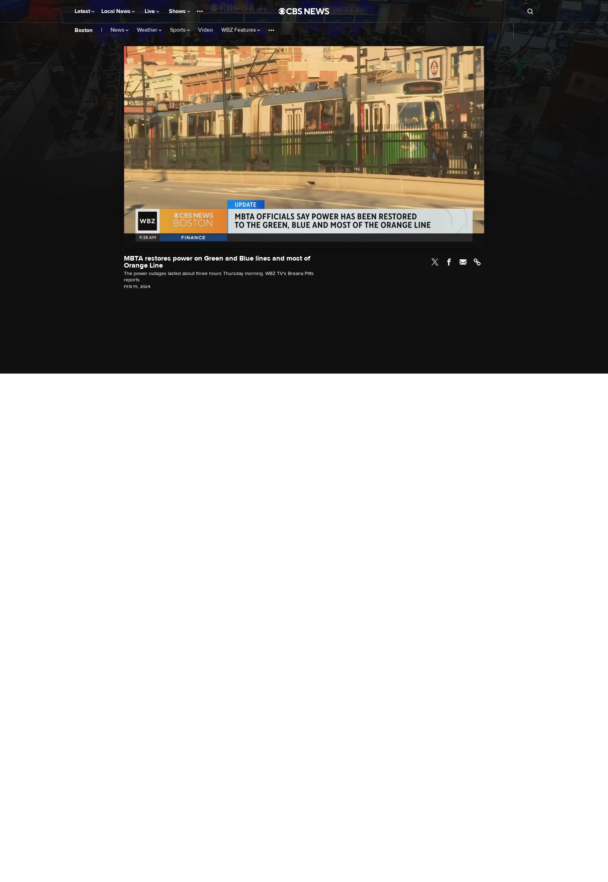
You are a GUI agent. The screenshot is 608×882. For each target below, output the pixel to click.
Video (205, 30)
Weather (148, 30)
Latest (83, 11)
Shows (178, 11)
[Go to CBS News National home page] (304, 11)
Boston (84, 30)
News (118, 30)
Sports (178, 30)
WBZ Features (239, 30)
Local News (116, 11)
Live (150, 11)
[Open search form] (530, 11)
